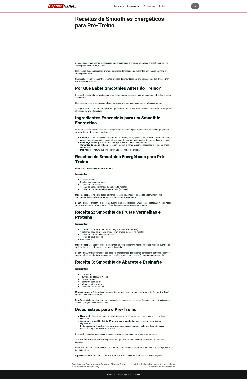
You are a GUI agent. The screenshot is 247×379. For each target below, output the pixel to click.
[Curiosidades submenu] (139, 6)
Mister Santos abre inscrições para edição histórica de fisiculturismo (154, 365)
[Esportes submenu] (123, 6)
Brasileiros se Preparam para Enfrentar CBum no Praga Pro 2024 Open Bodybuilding (99, 365)
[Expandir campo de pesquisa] (195, 6)
